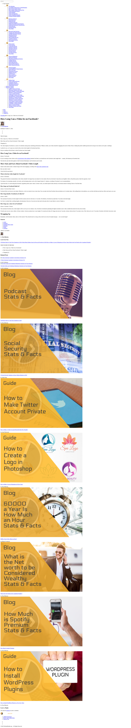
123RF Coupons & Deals (14, 88)
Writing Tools (11, 80)
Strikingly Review (13, 72)
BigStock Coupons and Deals (15, 92)
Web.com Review (12, 75)
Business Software (12, 18)
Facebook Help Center (8, 224)
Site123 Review (12, 70)
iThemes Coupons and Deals (15, 106)
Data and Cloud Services (13, 31)
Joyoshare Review (13, 52)
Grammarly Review (13, 82)
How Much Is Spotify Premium (7, 648)
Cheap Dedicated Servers (14, 11)
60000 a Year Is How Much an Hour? (9, 539)
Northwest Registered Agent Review (17, 25)
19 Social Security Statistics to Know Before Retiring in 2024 (14, 375)
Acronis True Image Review (15, 32)
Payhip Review (12, 26)
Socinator (5, 228)
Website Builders (12, 67)
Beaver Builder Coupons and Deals (16, 91)
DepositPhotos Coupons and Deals (16, 96)
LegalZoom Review (13, 22)
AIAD (4, 222)
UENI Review (12, 73)
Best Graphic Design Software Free (16, 10)
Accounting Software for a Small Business (18, 7)
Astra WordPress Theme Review (16, 68)
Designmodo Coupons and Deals (16, 98)
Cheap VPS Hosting (13, 13)
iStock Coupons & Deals (14, 104)
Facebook (5, 223)
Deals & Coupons (10, 86)
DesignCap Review (13, 47)
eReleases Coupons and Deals (15, 99)
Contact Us (5, 113)
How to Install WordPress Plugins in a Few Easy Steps (12, 702)
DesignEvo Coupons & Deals (15, 97)
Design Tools (11, 43)
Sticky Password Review (14, 65)
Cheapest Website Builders (14, 16)
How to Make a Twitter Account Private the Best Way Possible (14, 429)
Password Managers (12, 56)
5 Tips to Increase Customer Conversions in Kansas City (13, 260)
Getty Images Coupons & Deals (15, 101)
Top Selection (11, 6)
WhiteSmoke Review (13, 85)
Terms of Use (6, 719)
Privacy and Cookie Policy (9, 717)
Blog (4, 109)
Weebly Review (12, 76)
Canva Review (12, 45)
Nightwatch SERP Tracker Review (16, 23)
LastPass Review (12, 60)
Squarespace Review (13, 71)
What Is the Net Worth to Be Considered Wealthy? (80, 242)
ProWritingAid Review (14, 83)
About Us (5, 112)
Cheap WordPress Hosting (14, 15)
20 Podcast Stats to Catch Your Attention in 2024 (11, 242)
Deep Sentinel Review (13, 37)
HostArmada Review (13, 40)
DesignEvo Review (13, 48)
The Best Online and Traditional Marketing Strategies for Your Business (16, 265)
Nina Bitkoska (5, 126)
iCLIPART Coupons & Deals (15, 103)
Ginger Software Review (14, 81)
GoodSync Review (13, 38)
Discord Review (12, 20)
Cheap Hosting (12, 12)
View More (11, 28)
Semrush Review (12, 27)
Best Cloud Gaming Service (15, 8)
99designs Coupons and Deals (15, 90)
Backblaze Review (13, 35)
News (4, 110)
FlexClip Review (12, 50)
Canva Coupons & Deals (14, 93)
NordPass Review (13, 61)
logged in (8, 710)
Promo (4, 227)
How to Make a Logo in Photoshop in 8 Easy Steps (58, 242)
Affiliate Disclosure (7, 716)
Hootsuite (5, 225)
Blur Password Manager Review (16, 58)
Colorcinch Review (13, 46)
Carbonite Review (13, 36)
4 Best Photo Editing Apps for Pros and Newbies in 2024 (34, 242)
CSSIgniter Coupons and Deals (15, 95)
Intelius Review (12, 21)
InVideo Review (12, 51)
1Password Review (13, 57)
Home (2, 115)
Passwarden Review (13, 62)
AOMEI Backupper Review (15, 33)
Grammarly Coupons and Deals (15, 102)
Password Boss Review (14, 63)
